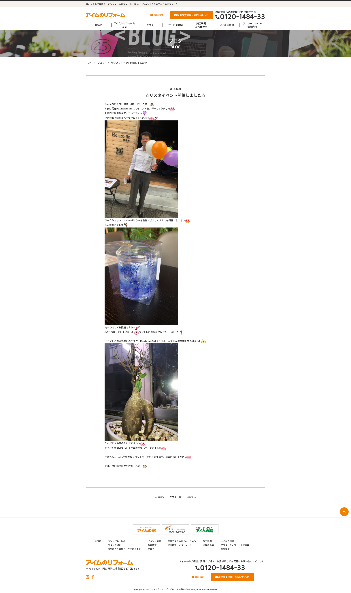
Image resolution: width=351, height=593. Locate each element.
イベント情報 (154, 541)
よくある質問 (227, 25)
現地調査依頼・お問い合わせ (192, 15)
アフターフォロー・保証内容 (235, 545)
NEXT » (191, 497)
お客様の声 (208, 545)
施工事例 (207, 541)
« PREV (159, 497)
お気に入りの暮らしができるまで (124, 548)
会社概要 (225, 548)
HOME (98, 25)
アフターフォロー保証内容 (252, 25)
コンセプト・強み (116, 541)
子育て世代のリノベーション (182, 541)
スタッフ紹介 (114, 545)
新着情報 (152, 545)
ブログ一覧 (175, 497)
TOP (88, 62)
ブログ (150, 25)
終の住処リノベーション (180, 545)
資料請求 (158, 15)
